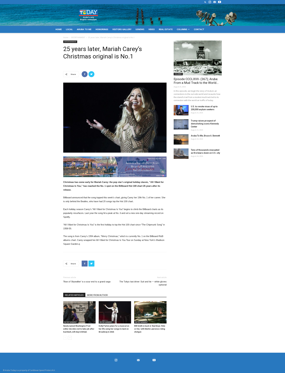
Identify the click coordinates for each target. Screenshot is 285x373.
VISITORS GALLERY (121, 29)
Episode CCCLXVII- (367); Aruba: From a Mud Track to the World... (196, 81)
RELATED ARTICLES (74, 295)
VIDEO (151, 29)
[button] (205, 2)
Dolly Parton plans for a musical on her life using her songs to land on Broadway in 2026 (114, 329)
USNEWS (140, 29)
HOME (59, 29)
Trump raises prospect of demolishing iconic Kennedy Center (205, 124)
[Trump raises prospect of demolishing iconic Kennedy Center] (181, 124)
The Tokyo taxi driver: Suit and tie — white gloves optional (143, 283)
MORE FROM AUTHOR (97, 295)
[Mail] (214, 2)
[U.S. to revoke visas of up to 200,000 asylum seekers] (181, 110)
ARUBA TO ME (84, 29)
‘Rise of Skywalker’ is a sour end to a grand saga (86, 281)
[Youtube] (219, 2)
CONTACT (199, 29)
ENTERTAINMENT (78, 37)
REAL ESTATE (166, 29)
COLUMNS (182, 29)
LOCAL (69, 29)
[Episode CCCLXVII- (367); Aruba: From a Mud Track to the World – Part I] (198, 57)
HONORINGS (102, 29)
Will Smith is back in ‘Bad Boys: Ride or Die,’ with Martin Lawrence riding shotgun (149, 329)
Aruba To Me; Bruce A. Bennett (205, 136)
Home (65, 37)
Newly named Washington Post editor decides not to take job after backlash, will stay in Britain (78, 329)
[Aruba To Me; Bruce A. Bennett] (181, 139)
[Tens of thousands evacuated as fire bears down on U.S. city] (181, 153)
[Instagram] (210, 2)
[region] (115, 166)
